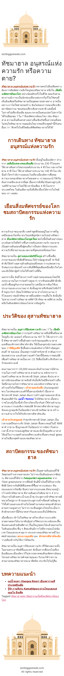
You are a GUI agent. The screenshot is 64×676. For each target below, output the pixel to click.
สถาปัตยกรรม (29, 596)
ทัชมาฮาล (16, 596)
